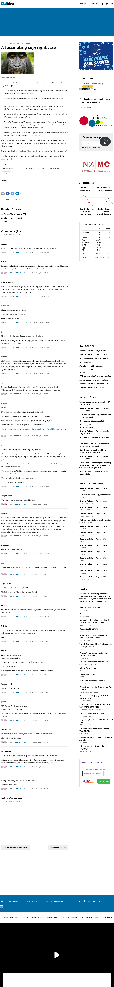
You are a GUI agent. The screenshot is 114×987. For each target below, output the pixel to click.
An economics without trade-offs (93, 661)
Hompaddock (84, 616)
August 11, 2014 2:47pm (40, 767)
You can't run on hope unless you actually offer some (93, 654)
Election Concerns (87, 674)
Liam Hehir (83, 742)
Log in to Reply (15, 252)
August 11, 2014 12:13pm (40, 322)
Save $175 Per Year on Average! (93, 769)
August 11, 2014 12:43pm (40, 553)
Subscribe (105, 141)
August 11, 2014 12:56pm (40, 574)
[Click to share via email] (3, 193)
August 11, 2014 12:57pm (40, 596)
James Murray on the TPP (15, 214)
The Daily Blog (84, 640)
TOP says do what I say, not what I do (95, 376)
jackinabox (5, 545)
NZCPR (81, 677)
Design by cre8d (107, 917)
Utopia (81, 649)
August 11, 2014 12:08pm (40, 273)
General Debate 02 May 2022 (91, 387)
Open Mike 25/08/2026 (89, 629)
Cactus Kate (84, 734)
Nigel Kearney (6, 583)
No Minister (83, 610)
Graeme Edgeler (85, 522)
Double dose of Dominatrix (91, 366)
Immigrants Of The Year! (90, 607)
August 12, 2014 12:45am (40, 789)
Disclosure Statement (37, 917)
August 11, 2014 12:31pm (40, 486)
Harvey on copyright (13, 218)
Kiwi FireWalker (85, 751)
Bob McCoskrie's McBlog (88, 692)
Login (3, 235)
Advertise (94, 4)
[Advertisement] (34, 823)
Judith (3, 445)
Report (26, 252)
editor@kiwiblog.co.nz (12, 901)
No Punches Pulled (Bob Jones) (91, 710)
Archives (25, 917)
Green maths (85, 362)
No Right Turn (84, 658)
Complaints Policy (77, 917)
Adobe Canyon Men (87, 668)
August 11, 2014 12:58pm (40, 616)
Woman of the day (87, 614)
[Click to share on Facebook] (8, 193)
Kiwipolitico (83, 671)
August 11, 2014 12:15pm (40, 347)
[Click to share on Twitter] (12, 193)
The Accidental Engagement (91, 713)
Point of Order (85, 625)
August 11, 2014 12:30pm (40, 436)
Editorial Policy (52, 917)
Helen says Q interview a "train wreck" (95, 358)
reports (12, 77)
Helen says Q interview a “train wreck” (95, 425)
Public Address (85, 725)
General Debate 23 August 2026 (93, 456)
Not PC (81, 604)
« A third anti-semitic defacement (15, 847)
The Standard (84, 631)
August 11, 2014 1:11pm (40, 641)
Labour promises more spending (93, 380)
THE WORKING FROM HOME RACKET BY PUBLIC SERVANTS (96, 705)
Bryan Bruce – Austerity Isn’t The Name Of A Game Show (93, 636)
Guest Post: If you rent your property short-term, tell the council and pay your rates (95, 465)
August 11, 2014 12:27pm (40, 394)
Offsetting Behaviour (87, 664)
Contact (83, 4)
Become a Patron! (85, 107)
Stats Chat (83, 683)
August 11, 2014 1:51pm (40, 692)
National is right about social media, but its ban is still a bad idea (95, 621)
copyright (16, 200)
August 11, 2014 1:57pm (40, 742)
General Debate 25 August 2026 (93, 354)
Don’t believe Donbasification (92, 471)
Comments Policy (92, 917)
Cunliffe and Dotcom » (58, 847)
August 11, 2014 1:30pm (40, 675)
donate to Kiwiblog (96, 83)
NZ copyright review (13, 222)
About (74, 4)
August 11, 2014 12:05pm (40, 252)
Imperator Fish (85, 716)
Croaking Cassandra (87, 701)
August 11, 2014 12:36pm (40, 536)
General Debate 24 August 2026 (93, 350)
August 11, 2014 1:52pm (40, 720)
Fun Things (5, 200)
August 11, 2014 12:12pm (40, 296)
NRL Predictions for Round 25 (92, 680)
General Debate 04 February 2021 (93, 383)
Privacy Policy (64, 917)
